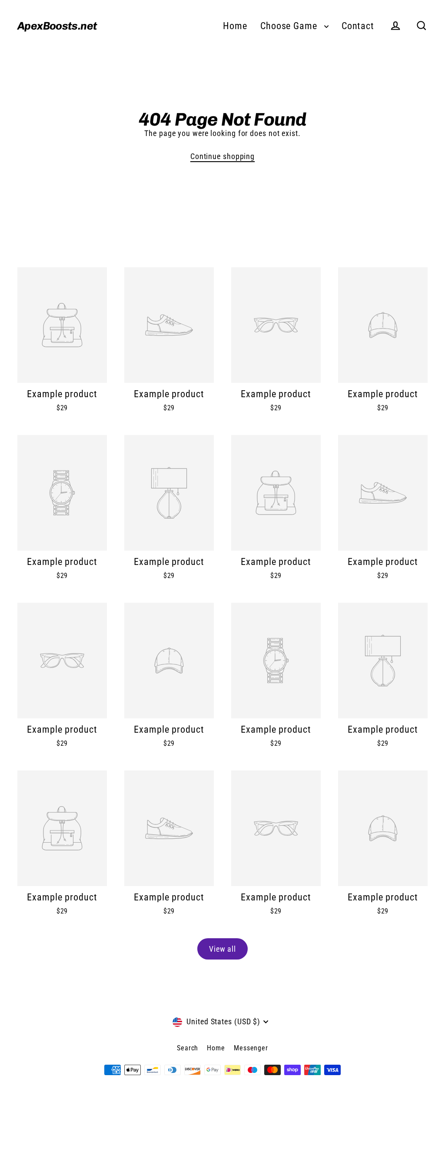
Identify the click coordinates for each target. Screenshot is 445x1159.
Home (235, 25)
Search (187, 1048)
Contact (358, 25)
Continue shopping (222, 156)
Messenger (251, 1048)
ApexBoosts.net (57, 25)
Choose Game (290, 25)
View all (222, 948)
